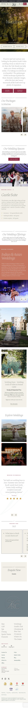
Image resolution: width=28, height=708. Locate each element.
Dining (4, 632)
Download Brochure (20, 91)
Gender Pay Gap (3, 694)
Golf (2, 627)
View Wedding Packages (6, 104)
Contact (4, 667)
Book (25, 4)
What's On (18, 637)
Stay (2, 624)
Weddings (17, 624)
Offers (2, 663)
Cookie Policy (3, 692)
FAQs (15, 652)
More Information (4, 343)
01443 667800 (16, 669)
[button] (26, 46)
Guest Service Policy (15, 692)
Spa (2, 629)
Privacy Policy (8, 692)
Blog (15, 657)
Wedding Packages (7, 46)
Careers (3, 655)
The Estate (18, 639)
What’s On (3, 660)
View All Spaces (14, 159)
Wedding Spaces (20, 46)
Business (4, 637)
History (3, 657)
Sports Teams (6, 634)
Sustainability (17, 660)
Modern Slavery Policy (22, 692)
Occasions (17, 634)
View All (14, 526)
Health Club (18, 627)
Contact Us (4, 652)
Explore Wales (17, 655)
